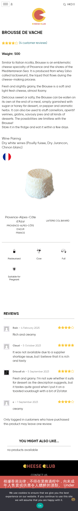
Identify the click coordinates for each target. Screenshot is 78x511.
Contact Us (39, 475)
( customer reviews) (33, 43)
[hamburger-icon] (5, 4)
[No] (73, 499)
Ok (40, 505)
